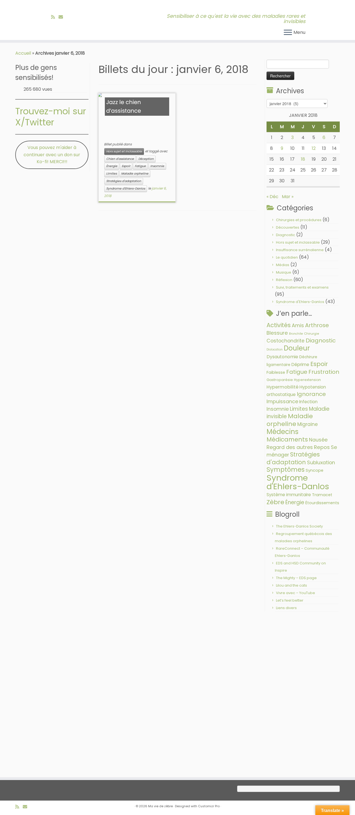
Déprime (300, 364)
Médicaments (287, 439)
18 (303, 159)
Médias (282, 265)
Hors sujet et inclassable (124, 151)
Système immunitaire (289, 495)
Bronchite (296, 334)
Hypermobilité (282, 387)
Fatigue (140, 166)
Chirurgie (311, 333)
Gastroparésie (280, 379)
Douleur (297, 348)
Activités (279, 325)
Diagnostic (285, 235)
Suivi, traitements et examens (302, 287)
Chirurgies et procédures (298, 220)
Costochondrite (286, 340)
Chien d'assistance (120, 159)
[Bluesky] (68, 17)
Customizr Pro (209, 806)
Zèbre (275, 502)
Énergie (111, 166)
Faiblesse (276, 372)
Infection (308, 402)
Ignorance (311, 394)
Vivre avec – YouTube (295, 593)
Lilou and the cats (291, 585)
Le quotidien (287, 257)
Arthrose (317, 325)
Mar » (287, 196)
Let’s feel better (289, 600)
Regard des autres (290, 447)
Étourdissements (322, 503)
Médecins (282, 431)
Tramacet (322, 495)
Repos (322, 447)
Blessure (277, 332)
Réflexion (284, 279)
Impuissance (282, 401)
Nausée (318, 439)
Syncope (314, 470)
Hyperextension (307, 379)
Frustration (323, 372)
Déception (146, 159)
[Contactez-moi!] (63, 17)
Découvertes (287, 227)
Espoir (126, 166)
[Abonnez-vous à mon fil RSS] (55, 17)
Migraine (307, 424)
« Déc (272, 196)
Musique (283, 272)
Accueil (23, 53)
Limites (111, 173)
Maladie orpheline (134, 173)
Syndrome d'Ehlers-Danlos (125, 188)
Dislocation (275, 349)
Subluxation (321, 462)
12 (314, 148)
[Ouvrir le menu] (288, 33)
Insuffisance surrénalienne (300, 250)
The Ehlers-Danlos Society (299, 526)
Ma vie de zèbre (160, 806)
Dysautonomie (282, 357)
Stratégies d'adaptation (123, 181)
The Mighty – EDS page (296, 578)
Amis (298, 325)
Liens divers (286, 607)
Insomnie (157, 166)
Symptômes (286, 469)
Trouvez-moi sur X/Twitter (50, 116)
